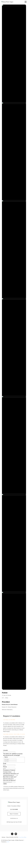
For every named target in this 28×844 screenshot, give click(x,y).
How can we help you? (9, 780)
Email (4, 763)
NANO (8, 841)
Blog (25, 837)
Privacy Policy (21, 837)
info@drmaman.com (14, 818)
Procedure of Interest (9, 770)
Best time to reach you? (9, 777)
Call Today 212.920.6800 (9, 719)
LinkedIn (5, 750)
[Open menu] (26, 2)
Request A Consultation (14, 813)
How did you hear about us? (11, 773)
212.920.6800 (14, 809)
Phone (5, 766)
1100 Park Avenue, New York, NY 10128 (14, 734)
